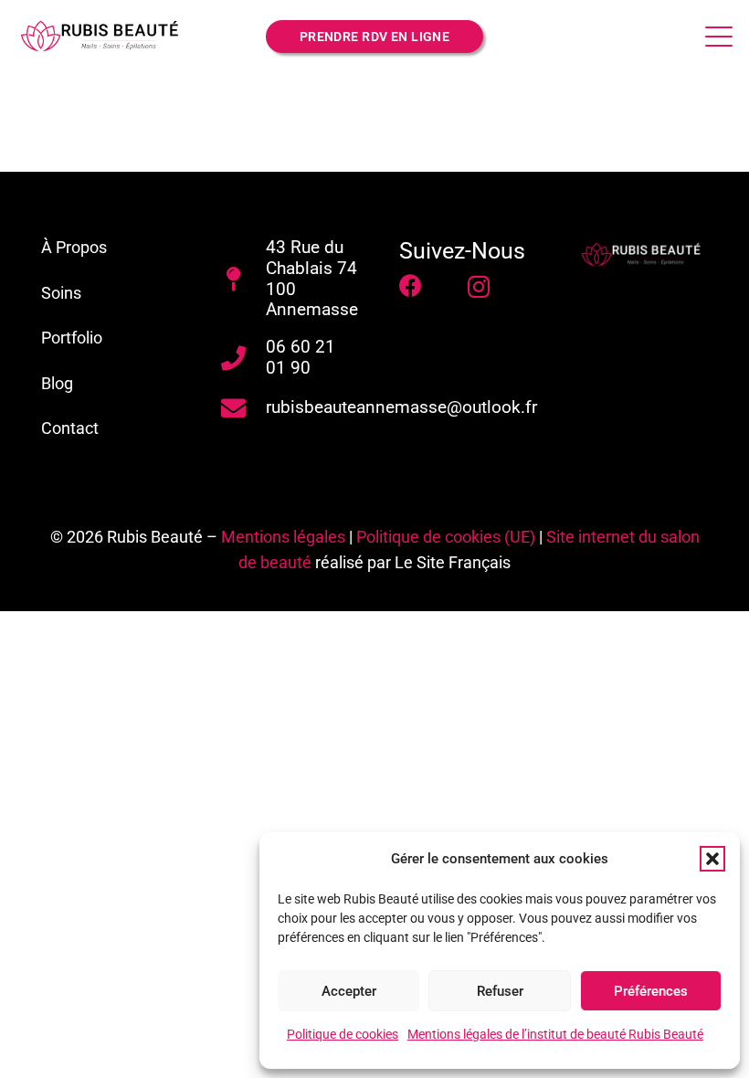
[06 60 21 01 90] (243, 357)
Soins (61, 292)
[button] (712, 859)
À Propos (74, 247)
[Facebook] (410, 285)
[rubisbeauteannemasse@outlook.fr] (243, 408)
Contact (70, 428)
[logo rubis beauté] (102, 36)
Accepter (349, 991)
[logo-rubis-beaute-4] (643, 255)
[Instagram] (479, 287)
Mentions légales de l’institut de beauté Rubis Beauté (555, 1034)
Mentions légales (283, 536)
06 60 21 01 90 (300, 357)
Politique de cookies (342, 1034)
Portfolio (71, 337)
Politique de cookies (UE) (445, 536)
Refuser (500, 991)
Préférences (651, 991)
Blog (57, 383)
